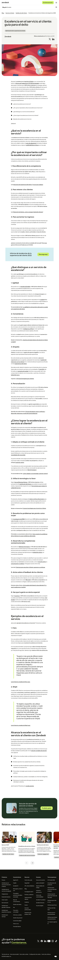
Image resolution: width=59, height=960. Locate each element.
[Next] (32, 863)
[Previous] (27, 863)
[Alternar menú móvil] (56, 2)
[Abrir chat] (55, 956)
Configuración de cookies (35, 954)
